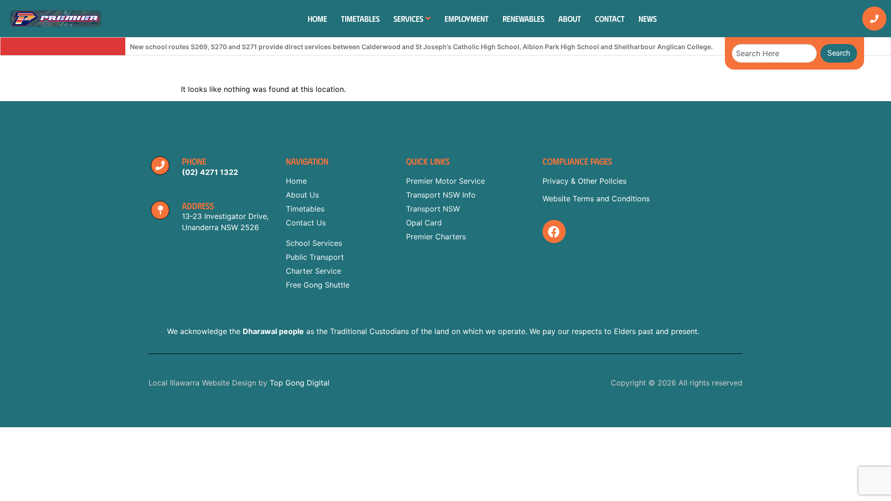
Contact (610, 18)
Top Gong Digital (299, 382)
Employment (467, 18)
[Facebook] (554, 231)
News (648, 18)
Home (317, 18)
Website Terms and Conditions (596, 198)
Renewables (523, 18)
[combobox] (774, 53)
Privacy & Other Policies (584, 181)
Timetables (360, 18)
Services (408, 18)
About (569, 18)
